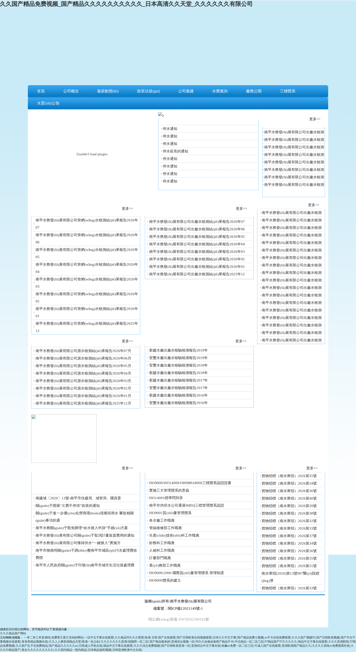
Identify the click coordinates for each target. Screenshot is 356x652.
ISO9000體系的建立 (165, 580)
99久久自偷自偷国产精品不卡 (214, 641)
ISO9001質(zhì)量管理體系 (170, 513)
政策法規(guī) (148, 91)
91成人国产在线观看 (268, 645)
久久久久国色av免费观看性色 (331, 645)
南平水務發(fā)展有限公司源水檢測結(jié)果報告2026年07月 (83, 351)
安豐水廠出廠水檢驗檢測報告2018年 (178, 365)
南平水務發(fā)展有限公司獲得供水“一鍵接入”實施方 (78, 543)
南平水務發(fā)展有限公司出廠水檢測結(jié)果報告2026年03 (197, 252)
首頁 (41, 91)
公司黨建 (186, 91)
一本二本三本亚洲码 (37, 637)
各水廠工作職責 (162, 520)
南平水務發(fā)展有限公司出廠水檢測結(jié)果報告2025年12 (197, 274)
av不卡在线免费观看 (278, 637)
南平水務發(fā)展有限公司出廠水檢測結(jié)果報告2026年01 (197, 267)
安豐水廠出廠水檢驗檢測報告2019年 (178, 358)
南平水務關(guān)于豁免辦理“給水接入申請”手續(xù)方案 (82, 528)
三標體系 (287, 91)
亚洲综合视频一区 (182, 641)
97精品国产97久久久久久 (281, 641)
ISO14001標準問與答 (166, 498)
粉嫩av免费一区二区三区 (237, 645)
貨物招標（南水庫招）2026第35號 (289, 476)
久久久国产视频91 (303, 637)
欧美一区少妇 (91, 641)
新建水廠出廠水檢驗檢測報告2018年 (178, 373)
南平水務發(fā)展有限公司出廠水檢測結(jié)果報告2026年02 (197, 259)
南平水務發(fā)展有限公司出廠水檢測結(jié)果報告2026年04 (197, 244)
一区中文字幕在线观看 (99, 637)
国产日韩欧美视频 (328, 637)
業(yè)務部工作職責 (165, 565)
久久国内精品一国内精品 (71, 650)
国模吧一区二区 (138, 641)
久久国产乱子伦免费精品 (32, 645)
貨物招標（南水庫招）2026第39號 (289, 506)
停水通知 (170, 129)
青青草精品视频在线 (35, 641)
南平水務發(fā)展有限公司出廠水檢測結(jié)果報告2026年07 (197, 222)
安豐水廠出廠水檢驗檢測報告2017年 (178, 388)
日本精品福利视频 (99, 650)
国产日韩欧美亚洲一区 (175, 645)
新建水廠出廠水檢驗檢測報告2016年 (178, 395)
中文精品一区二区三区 (249, 641)
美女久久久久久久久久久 (38, 650)
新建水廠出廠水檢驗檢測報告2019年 (178, 350)
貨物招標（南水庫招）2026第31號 (289, 566)
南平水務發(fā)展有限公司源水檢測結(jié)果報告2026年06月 (83, 358)
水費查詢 (220, 91)
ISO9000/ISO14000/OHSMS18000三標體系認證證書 (190, 483)
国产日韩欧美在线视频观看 (194, 637)
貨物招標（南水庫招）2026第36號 (289, 491)
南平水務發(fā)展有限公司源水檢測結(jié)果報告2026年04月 (83, 373)
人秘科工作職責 (162, 550)
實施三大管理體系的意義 (169, 490)
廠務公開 (254, 91)
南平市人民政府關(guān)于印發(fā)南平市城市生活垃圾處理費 (85, 565)
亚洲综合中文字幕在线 (205, 645)
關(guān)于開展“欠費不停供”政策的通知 (68, 506)
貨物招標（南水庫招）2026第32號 (289, 521)
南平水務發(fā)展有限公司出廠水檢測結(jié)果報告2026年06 (197, 229)
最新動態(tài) (108, 91)
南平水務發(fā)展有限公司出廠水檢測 (294, 132)
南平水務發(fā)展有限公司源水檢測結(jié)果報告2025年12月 (83, 403)
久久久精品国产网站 (13, 633)
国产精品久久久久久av (63, 645)
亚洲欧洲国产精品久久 (296, 645)
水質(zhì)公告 (48, 103)
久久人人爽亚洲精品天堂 (65, 641)
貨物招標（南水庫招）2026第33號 (289, 528)
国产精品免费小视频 (250, 637)
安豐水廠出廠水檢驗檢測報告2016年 (178, 403)
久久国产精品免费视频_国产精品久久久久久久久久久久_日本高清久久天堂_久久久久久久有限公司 (126, 4)
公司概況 (71, 91)
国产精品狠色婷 (160, 641)
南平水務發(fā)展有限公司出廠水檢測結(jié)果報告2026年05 (197, 237)
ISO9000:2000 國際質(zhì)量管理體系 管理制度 (186, 573)
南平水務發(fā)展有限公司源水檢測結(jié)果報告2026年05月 (83, 366)
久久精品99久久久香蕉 (129, 637)
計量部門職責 (160, 558)
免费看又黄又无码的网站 (67, 637)
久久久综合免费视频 (147, 645)
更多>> (314, 119)
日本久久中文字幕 (224, 637)
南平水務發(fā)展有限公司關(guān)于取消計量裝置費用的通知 (85, 535)
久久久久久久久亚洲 (114, 641)
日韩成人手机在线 (90, 645)
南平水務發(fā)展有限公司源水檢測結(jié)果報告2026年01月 (83, 396)
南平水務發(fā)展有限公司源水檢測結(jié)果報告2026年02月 (83, 388)
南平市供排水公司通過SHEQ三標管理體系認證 (186, 505)
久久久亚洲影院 (338, 641)
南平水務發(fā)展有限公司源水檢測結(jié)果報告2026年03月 (83, 381)
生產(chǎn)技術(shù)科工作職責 (174, 535)
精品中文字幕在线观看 (312, 641)
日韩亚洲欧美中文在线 (126, 650)
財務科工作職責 (162, 543)
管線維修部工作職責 (165, 528)
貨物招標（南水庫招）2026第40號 (289, 498)
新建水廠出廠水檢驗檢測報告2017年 (178, 380)
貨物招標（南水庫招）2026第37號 (289, 536)
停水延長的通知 (175, 151)
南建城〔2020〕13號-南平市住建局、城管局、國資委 (78, 498)
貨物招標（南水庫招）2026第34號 (289, 483)
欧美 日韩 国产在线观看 (160, 637)
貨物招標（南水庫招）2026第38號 (289, 513)
